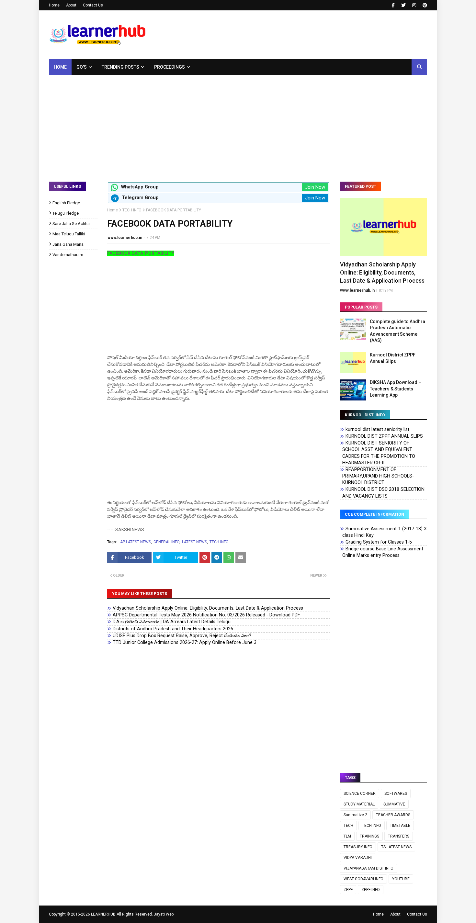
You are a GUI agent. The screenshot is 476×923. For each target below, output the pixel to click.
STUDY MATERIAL (359, 804)
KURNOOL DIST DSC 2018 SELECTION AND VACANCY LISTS (383, 493)
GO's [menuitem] (81, 67)
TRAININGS (369, 836)
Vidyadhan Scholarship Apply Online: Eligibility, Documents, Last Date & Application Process (208, 608)
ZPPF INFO (370, 889)
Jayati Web (164, 914)
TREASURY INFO (358, 847)
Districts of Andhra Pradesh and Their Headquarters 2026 (173, 629)
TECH (348, 825)
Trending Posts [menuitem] (120, 67)
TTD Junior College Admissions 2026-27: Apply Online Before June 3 (184, 642)
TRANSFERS (398, 836)
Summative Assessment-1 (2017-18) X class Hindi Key (384, 532)
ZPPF (348, 889)
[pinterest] (424, 5)
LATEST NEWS (194, 542)
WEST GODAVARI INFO (363, 879)
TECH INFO (132, 210)
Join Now (315, 187)
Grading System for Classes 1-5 (379, 542)
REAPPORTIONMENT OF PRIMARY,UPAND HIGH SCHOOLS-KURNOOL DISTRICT (378, 476)
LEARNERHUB (103, 914)
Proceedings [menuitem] (169, 67)
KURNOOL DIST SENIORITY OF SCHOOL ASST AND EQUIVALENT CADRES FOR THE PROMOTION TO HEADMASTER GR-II (378, 452)
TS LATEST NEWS (396, 847)
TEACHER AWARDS (393, 815)
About (71, 5)
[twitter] (403, 5)
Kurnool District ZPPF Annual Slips (392, 358)
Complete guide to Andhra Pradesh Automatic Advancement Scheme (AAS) (397, 331)
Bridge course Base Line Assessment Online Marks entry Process (382, 552)
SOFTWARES (395, 793)
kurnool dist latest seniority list (377, 429)
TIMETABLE (400, 825)
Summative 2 (355, 815)
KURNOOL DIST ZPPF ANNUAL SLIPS (384, 436)
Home (54, 5)
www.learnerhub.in (125, 237)
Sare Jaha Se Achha (71, 223)
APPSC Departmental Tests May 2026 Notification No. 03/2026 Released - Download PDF (206, 615)
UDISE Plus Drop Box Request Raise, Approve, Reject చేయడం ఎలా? (182, 635)
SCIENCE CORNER (360, 793)
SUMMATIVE (394, 804)
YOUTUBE (401, 879)
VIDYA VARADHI (358, 857)
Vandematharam (67, 254)
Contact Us (93, 5)
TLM (347, 836)
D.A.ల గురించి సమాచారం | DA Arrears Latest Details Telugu (172, 622)
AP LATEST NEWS (135, 542)
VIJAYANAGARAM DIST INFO (368, 868)
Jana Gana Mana (68, 244)
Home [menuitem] (60, 67)
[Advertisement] (238, 123)
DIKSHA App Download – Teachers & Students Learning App (395, 389)
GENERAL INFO (166, 542)
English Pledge (66, 202)
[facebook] (393, 5)
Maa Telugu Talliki (68, 233)
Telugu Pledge (65, 213)
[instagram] (414, 5)
